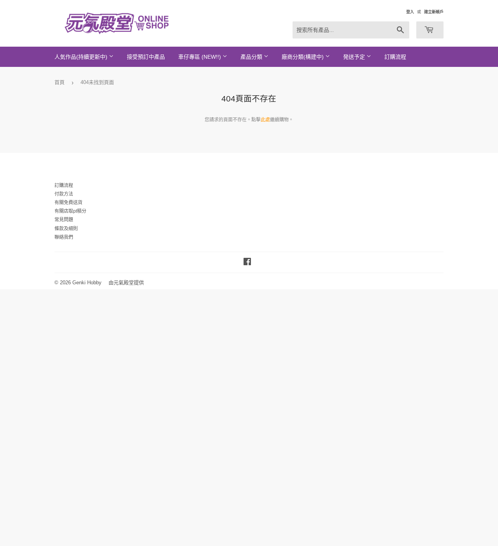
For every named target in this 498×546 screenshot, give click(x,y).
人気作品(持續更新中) (81, 57)
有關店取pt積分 (70, 211)
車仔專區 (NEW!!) (200, 57)
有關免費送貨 (68, 202)
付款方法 (63, 194)
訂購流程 (395, 57)
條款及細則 (66, 228)
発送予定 (354, 57)
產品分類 (252, 57)
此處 (265, 119)
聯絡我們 (63, 237)
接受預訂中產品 (146, 57)
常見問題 (63, 219)
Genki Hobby (87, 282)
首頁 (59, 82)
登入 (410, 12)
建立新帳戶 (434, 12)
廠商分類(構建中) (303, 57)
